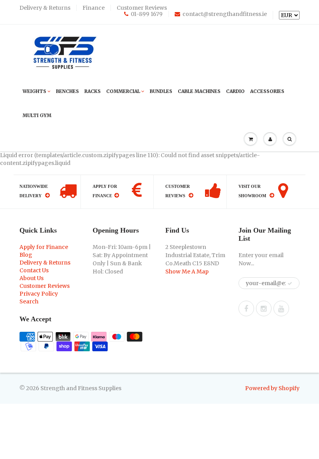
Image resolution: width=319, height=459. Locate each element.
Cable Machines (199, 91)
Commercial (123, 91)
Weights (34, 91)
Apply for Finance (43, 247)
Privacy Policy (38, 293)
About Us (31, 278)
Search (29, 301)
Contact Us (34, 270)
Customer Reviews (142, 8)
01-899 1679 (147, 14)
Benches (67, 91)
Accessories (267, 91)
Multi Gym (37, 115)
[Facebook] (246, 308)
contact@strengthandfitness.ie (224, 14)
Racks (92, 91)
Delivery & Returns (44, 8)
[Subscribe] (290, 283)
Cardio (235, 91)
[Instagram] (264, 308)
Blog (25, 254)
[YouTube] (281, 308)
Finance (93, 8)
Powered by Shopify (272, 388)
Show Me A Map (187, 271)
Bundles (161, 91)
